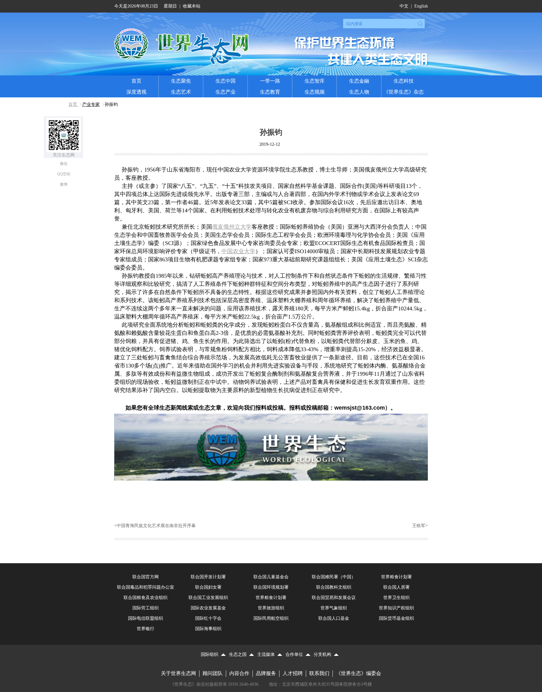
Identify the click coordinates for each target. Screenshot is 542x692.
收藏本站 (191, 6)
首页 (136, 81)
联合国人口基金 (333, 618)
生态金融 (359, 81)
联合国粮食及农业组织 (145, 597)
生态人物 (359, 92)
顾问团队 (213, 673)
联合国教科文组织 (333, 587)
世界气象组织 (334, 608)
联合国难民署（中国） (334, 577)
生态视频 (315, 92)
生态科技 (404, 81)
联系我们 (319, 673)
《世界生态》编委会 (358, 673)
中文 (404, 6)
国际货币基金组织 (396, 618)
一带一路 (270, 81)
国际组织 (209, 654)
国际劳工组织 (145, 608)
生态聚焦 (181, 81)
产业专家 (91, 104)
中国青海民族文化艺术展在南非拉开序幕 (156, 525)
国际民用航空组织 (271, 618)
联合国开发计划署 (208, 577)
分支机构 (322, 654)
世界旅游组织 (271, 608)
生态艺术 (181, 92)
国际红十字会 (208, 618)
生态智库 (315, 81)
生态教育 (270, 92)
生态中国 (225, 81)
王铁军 (418, 525)
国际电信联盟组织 (145, 618)
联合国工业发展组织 (208, 597)
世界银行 (145, 628)
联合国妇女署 (208, 587)
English (421, 6)
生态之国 (238, 654)
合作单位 (294, 654)
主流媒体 (266, 654)
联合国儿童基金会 (271, 577)
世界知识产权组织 (396, 608)
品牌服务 (266, 673)
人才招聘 (293, 673)
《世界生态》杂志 (404, 92)
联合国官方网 (145, 577)
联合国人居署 (396, 587)
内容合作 (239, 673)
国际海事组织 (208, 628)
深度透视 (136, 92)
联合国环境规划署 (271, 587)
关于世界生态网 (178, 673)
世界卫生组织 (396, 597)
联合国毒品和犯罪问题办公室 (145, 587)
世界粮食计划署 (396, 577)
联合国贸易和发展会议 (334, 597)
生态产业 (225, 92)
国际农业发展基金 (208, 608)
